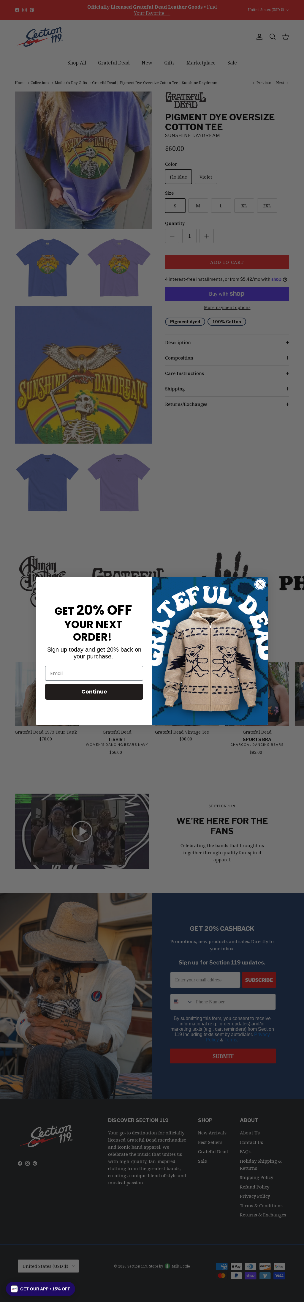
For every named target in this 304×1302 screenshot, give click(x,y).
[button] (40, 1289)
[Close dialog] (260, 584)
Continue (94, 691)
